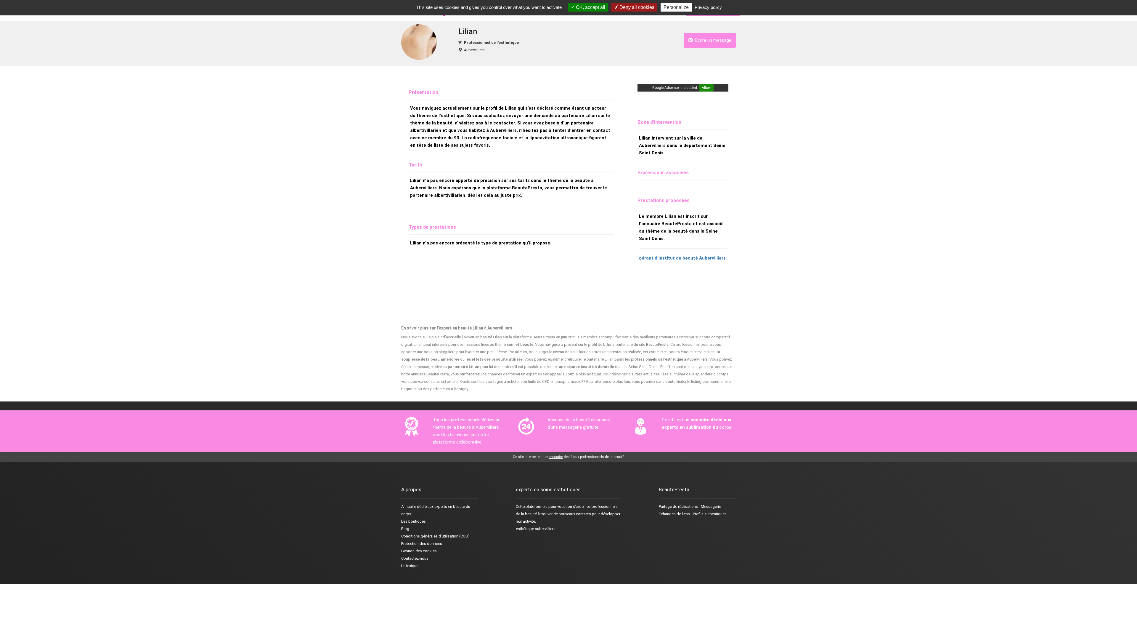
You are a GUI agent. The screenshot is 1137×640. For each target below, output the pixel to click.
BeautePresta (657, 344)
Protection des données (421, 543)
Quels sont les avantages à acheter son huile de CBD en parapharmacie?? (522, 381)
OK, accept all (590, 7)
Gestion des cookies (419, 551)
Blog (405, 529)
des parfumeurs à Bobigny (445, 389)
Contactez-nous (414, 558)
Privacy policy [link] (708, 7)
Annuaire (408, 506)
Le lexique (409, 566)
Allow (706, 88)
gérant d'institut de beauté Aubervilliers (682, 258)
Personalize (676, 7)
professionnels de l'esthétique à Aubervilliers (669, 359)
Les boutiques (413, 521)
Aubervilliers (474, 50)
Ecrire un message (712, 40)
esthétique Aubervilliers (535, 529)
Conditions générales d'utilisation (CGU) (435, 536)
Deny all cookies (636, 7)
